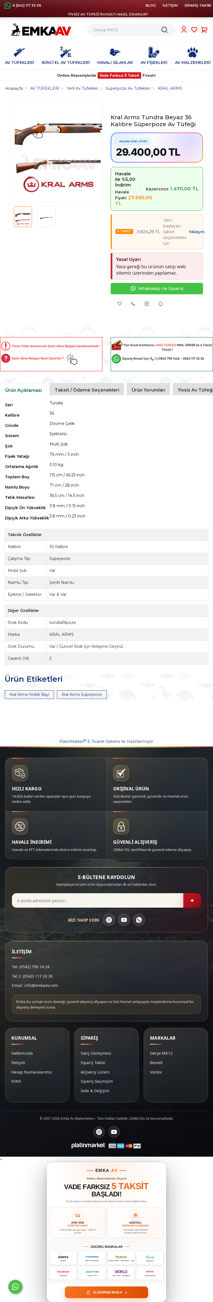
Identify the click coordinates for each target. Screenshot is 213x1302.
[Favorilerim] (194, 30)
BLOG (151, 5)
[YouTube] (124, 920)
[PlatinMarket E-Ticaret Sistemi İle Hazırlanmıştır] (88, 1146)
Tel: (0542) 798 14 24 (30, 966)
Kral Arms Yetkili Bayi (29, 694)
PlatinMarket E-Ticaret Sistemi (89, 741)
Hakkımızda (22, 1053)
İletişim (18, 1062)
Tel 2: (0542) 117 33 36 (32, 976)
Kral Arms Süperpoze (82, 694)
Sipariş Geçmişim (97, 1081)
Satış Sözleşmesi (96, 1053)
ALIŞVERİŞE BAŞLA (110, 1292)
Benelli (156, 1062)
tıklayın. (197, 231)
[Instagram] (109, 920)
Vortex (156, 1072)
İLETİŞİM (170, 5)
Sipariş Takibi (93, 1062)
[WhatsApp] (139, 920)
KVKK (16, 1081)
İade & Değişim (95, 1090)
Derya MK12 (161, 1053)
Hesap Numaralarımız (31, 1072)
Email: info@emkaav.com (35, 985)
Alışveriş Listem (95, 1072)
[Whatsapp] (15, 1287)
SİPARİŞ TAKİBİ (197, 5)
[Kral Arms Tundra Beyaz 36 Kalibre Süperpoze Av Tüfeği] (58, 152)
